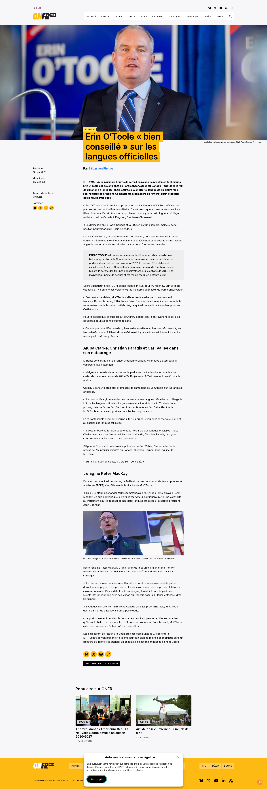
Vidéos (208, 16)
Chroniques (174, 16)
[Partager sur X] (40, 208)
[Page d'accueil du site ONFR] (44, 16)
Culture (131, 16)
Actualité (91, 16)
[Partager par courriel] (46, 208)
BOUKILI (228, 765)
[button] (178, 757)
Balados (221, 16)
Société (118, 16)
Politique (105, 16)
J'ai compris (97, 779)
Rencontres (157, 16)
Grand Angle (192, 16)
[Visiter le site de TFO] (38, 8)
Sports (144, 16)
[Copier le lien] (51, 208)
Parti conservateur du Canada (101, 664)
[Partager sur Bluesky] (35, 208)
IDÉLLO (215, 765)
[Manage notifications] (259, 782)
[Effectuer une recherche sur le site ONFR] (230, 16)
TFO (204, 765)
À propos (76, 765)
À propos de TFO (80, 780)
